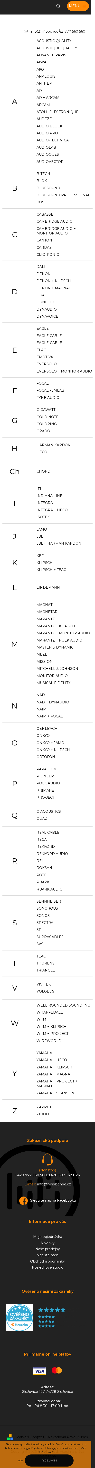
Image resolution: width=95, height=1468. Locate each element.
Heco (42, 452)
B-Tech (43, 174)
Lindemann (48, 587)
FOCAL (43, 383)
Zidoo (43, 1114)
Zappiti (44, 1107)
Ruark (43, 882)
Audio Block (49, 126)
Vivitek (44, 984)
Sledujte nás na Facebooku (53, 1200)
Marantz (46, 619)
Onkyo (43, 735)
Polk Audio (48, 783)
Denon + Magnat (54, 288)
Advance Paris (51, 55)
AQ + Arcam (48, 97)
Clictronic (48, 254)
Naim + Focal (50, 716)
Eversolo (47, 364)
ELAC (41, 350)
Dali (41, 266)
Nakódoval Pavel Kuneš (68, 1437)
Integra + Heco (52, 510)
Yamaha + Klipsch (54, 1067)
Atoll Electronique (57, 112)
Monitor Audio (52, 676)
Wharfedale (50, 1012)
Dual (42, 295)
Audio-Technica (53, 140)
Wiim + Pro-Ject (52, 1033)
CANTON (44, 240)
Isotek (43, 517)
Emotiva (45, 357)
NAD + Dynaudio (53, 702)
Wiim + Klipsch (51, 1026)
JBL (40, 536)
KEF (40, 556)
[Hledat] (58, 6)
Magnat (44, 605)
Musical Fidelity (53, 683)
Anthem (45, 83)
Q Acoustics (49, 811)
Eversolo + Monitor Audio (64, 371)
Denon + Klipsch (54, 281)
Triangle (46, 970)
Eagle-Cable (49, 343)
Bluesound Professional (63, 195)
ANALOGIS (46, 76)
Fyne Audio (48, 397)
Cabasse (45, 214)
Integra (45, 503)
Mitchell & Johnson (57, 668)
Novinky (48, 1243)
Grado (43, 431)
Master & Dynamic (55, 647)
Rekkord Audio (52, 854)
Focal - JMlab (50, 390)
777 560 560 (75, 31)
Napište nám (47, 1255)
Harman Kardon (54, 445)
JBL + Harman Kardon (59, 543)
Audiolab (46, 147)
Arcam (43, 105)
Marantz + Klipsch (56, 626)
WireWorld (49, 1041)
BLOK (42, 181)
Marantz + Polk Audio (59, 640)
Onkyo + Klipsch (53, 750)
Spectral (46, 922)
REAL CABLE (48, 832)
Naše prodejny (47, 1249)
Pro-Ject (46, 797)
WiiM (41, 1019)
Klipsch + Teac (51, 570)
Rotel (43, 875)
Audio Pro (47, 133)
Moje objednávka (47, 1236)
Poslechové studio (47, 1267)
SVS (40, 944)
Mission (45, 661)
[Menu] (78, 6)
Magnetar (47, 612)
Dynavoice (47, 316)
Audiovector (50, 162)
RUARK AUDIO (50, 889)
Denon (44, 274)
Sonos (43, 915)
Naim (42, 709)
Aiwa (41, 62)
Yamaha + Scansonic (57, 1093)
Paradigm (47, 769)
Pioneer (45, 776)
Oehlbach (47, 728)
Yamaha (44, 1053)
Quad (42, 818)
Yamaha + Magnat (54, 1074)
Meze (42, 654)
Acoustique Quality (57, 48)
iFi (39, 489)
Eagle (43, 328)
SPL (40, 930)
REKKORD (46, 846)
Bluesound (48, 188)
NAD (41, 695)
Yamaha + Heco (52, 1060)
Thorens (46, 963)
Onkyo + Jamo (50, 743)
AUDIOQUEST (49, 154)
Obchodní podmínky (47, 1261)
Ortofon (46, 757)
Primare (45, 790)
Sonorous (47, 908)
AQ (39, 90)
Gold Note (47, 417)
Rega (42, 839)
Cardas (44, 247)
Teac (41, 956)
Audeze (44, 119)
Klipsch (45, 563)
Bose (42, 202)
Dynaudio (47, 309)
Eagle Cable (49, 336)
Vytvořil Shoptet (30, 1437)
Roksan (44, 868)
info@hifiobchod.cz (46, 31)
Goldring (47, 424)
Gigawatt (46, 410)
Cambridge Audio (55, 221)
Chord (43, 471)
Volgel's (45, 991)
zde (20, 1460)
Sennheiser (49, 901)
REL (40, 861)
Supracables (50, 937)
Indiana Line (49, 496)
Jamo (42, 529)
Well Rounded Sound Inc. (64, 1005)
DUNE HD (45, 302)
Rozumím (49, 1460)
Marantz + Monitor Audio (63, 633)
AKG (40, 69)
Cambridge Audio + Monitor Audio (56, 230)
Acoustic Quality (54, 41)
